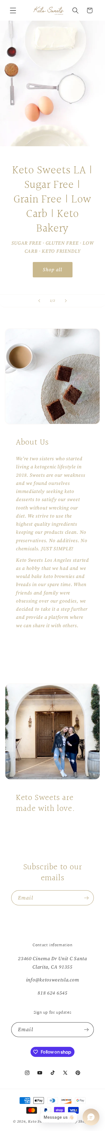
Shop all (52, 269)
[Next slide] (66, 301)
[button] (13, 10)
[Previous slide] (39, 301)
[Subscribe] (86, 897)
